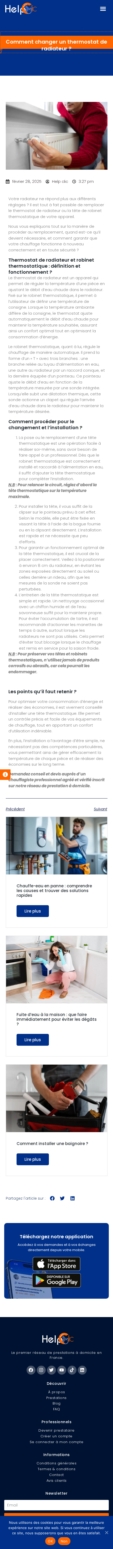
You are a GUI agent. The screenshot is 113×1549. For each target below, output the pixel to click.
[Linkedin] (82, 1370)
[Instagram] (41, 1370)
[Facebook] (31, 1370)
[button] (103, 8)
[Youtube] (61, 1370)
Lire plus (32, 911)
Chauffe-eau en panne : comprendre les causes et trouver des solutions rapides (54, 890)
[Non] (106, 1532)
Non (64, 1541)
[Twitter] (51, 1370)
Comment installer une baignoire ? (52, 1143)
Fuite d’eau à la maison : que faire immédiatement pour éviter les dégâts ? (57, 1019)
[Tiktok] (72, 1370)
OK (50, 1541)
